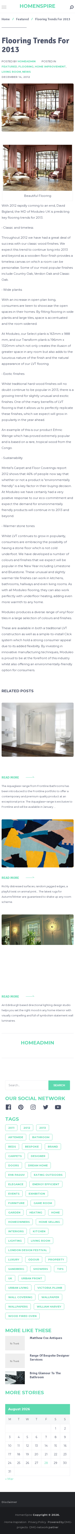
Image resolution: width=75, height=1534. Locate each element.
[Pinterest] (21, 1107)
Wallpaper (50, 1297)
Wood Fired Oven (22, 1316)
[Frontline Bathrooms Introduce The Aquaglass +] (38, 730)
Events (14, 1193)
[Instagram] (33, 1107)
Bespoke (32, 1146)
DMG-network (38, 1527)
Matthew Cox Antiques (46, 1338)
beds (12, 1146)
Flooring (26, 66)
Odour (33, 1259)
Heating (35, 1212)
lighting (15, 1240)
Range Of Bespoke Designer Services (49, 1358)
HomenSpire (37, 6)
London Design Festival (27, 1250)
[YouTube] (58, 1107)
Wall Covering (20, 1297)
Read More (10, 778)
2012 (26, 1127)
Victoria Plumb (49, 1287)
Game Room (43, 1203)
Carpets (15, 1156)
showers (40, 1268)
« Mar (9, 1479)
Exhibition (37, 1193)
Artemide (15, 1137)
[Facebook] (8, 1107)
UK (10, 1278)
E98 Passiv (16, 1174)
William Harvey (49, 1306)
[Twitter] (45, 1107)
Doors (13, 1165)
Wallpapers (18, 1306)
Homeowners (19, 1221)
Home (55, 1212)
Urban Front (31, 1278)
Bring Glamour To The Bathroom (45, 1375)
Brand (53, 1146)
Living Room (11, 71)
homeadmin (27, 61)
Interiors (16, 1231)
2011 (11, 1127)
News (26, 71)
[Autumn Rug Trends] (38, 843)
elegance (15, 1184)
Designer (38, 1156)
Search (59, 1085)
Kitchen (39, 1231)
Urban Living (18, 1287)
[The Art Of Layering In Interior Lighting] (38, 929)
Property (56, 1259)
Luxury (13, 1259)
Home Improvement (50, 66)
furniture (16, 1203)
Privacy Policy (37, 1522)
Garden (14, 1212)
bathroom (40, 1137)
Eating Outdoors (48, 1174)
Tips (60, 1268)
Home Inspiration (15, 1522)
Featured (9, 66)
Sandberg (16, 1268)
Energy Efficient (45, 1184)
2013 (42, 1127)
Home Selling (49, 1221)
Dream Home (38, 1165)
